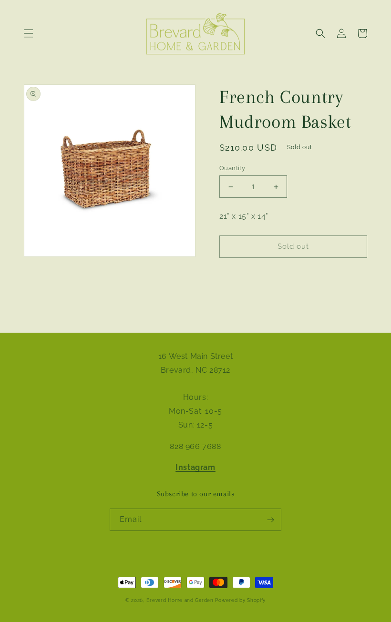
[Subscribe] (270, 520)
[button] (28, 33)
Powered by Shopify (240, 600)
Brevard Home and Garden (180, 600)
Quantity (232, 168)
